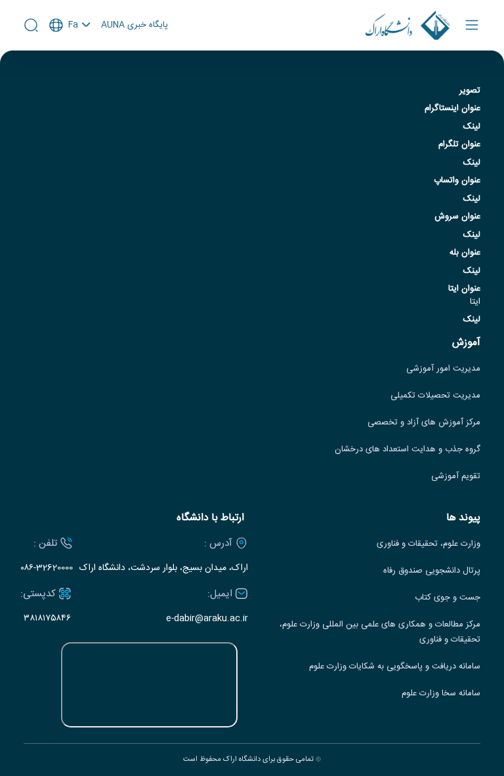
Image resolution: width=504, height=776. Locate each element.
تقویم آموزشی (455, 476)
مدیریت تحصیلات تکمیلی (435, 396)
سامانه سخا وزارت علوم (441, 694)
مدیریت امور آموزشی (443, 369)
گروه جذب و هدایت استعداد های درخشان (407, 450)
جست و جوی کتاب (447, 598)
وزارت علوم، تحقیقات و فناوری (428, 544)
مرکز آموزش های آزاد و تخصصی (424, 423)
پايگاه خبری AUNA (134, 25)
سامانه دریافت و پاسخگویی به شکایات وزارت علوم (394, 667)
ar (70, 78)
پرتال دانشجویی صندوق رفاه (431, 571)
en (70, 60)
